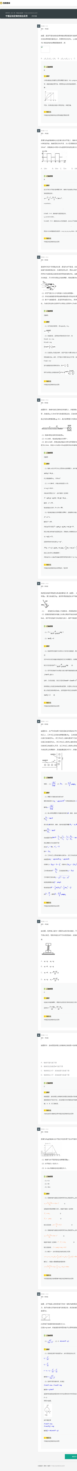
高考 (45, 1466)
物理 (49, 1466)
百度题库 (40, 1466)
